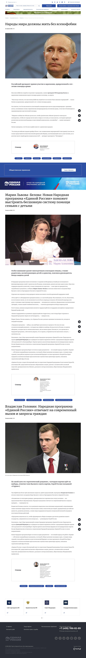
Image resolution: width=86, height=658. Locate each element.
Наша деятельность (28, 9)
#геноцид (36, 158)
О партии (7, 9)
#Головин (23, 586)
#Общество (57, 158)
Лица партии (16, 9)
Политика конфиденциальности (12, 651)
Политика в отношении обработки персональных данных (18, 652)
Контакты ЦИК (10, 629)
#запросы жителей (60, 586)
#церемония (67, 158)
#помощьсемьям (48, 400)
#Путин (18, 158)
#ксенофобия (46, 158)
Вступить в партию (75, 9)
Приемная (54, 9)
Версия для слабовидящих (75, 2)
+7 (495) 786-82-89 (70, 628)
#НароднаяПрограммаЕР (34, 400)
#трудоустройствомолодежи (64, 400)
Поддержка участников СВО (43, 12)
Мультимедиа (64, 9)
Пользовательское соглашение (12, 649)
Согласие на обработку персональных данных (16, 653)
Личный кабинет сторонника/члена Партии (69, 5)
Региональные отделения (42, 9)
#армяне (27, 158)
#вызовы (49, 586)
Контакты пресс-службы (31, 629)
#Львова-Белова (20, 400)
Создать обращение (69, 170)
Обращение (49, 5)
